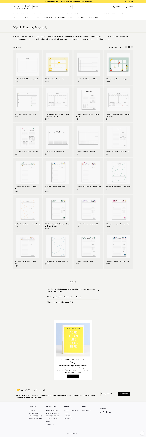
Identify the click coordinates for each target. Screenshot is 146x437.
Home (14, 24)
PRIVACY (49, 421)
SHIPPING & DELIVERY (52, 413)
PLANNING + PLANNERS (69, 13)
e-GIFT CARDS (93, 17)
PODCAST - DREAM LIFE (71, 410)
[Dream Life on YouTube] (106, 412)
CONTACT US (50, 424)
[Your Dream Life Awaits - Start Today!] (73, 339)
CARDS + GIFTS (87, 13)
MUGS (98, 13)
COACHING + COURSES (31, 17)
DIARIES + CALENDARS (21, 13)
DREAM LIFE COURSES (35, 416)
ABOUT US (32, 410)
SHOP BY (16, 17)
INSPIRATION (68, 419)
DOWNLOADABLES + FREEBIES (54, 17)
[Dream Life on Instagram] (100, 412)
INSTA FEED (67, 416)
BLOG (66, 413)
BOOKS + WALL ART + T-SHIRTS (115, 13)
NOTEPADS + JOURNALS (48, 13)
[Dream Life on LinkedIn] (110, 412)
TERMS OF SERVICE (52, 419)
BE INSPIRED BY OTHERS (36, 419)
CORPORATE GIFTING (76, 17)
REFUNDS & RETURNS (52, 416)
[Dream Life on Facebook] (103, 412)
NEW (34, 13)
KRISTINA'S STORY (34, 413)
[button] (49, 226)
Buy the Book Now (73, 376)
